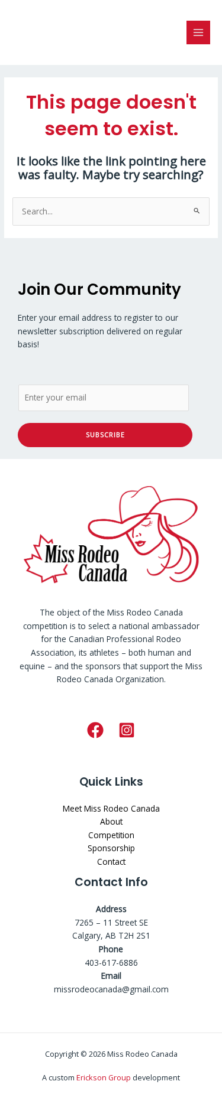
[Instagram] (126, 730)
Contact (111, 861)
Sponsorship (111, 848)
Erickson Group (103, 1077)
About (111, 821)
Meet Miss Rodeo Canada (111, 808)
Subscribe (105, 434)
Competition (111, 835)
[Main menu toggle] (198, 33)
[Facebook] (95, 730)
